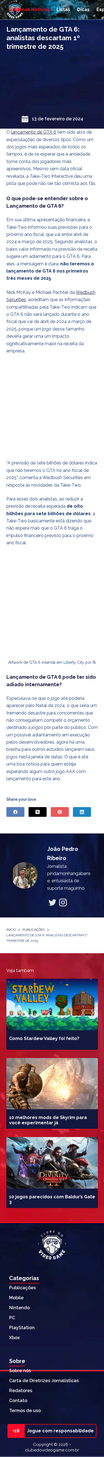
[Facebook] (15, 812)
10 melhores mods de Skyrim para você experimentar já (48, 1120)
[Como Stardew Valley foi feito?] (52, 1004)
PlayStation (22, 1327)
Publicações (22, 1287)
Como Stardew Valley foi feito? (44, 1038)
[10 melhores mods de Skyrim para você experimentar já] (52, 1084)
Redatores (20, 1390)
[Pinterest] (60, 812)
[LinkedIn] (82, 812)
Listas (63, 9)
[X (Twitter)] (38, 812)
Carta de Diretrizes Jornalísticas (44, 1380)
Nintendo (19, 1307)
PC (12, 1317)
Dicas (83, 9)
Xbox (14, 1337)
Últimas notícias (31, 9)
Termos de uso (25, 1410)
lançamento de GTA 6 (33, 132)
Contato (18, 1400)
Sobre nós (20, 1370)
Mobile (16, 1297)
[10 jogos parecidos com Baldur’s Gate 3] (52, 1163)
